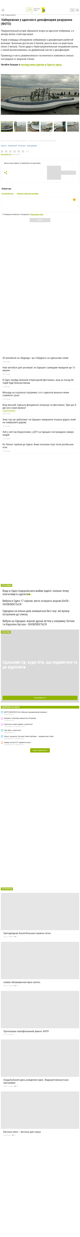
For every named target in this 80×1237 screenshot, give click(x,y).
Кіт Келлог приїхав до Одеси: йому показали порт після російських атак (38, 446)
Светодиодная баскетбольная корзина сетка (27, 933)
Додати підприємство (40, 750)
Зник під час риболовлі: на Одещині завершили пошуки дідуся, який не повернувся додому (39, 421)
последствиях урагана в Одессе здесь (41, 64)
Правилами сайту (37, 214)
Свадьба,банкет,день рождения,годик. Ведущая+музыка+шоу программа (36, 1081)
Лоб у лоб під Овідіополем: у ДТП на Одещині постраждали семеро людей (38, 433)
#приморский (12, 146)
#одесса (4, 146)
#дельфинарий (32, 146)
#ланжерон (22, 146)
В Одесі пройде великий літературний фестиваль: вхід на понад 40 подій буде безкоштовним (38, 381)
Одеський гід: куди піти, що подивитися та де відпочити (39, 665)
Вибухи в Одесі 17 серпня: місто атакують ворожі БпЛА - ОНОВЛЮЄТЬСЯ (36, 602)
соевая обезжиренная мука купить (21, 982)
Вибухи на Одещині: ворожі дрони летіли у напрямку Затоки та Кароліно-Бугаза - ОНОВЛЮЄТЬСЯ (38, 622)
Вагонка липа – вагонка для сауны (22, 1131)
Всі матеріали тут (40, 698)
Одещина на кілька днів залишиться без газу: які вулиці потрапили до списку (35, 612)
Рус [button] (72, 10)
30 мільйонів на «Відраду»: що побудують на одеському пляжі (35, 357)
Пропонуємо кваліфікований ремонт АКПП (26, 1031)
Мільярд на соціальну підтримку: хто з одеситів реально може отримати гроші (35, 394)
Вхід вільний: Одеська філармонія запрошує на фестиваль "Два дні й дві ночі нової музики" (39, 406)
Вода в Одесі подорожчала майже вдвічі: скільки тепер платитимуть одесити (35, 592)
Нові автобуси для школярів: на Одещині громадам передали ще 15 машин (38, 369)
